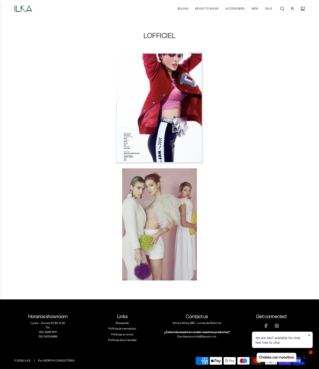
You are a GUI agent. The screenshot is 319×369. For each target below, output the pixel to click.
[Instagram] (277, 326)
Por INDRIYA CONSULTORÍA (56, 360)
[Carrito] (303, 9)
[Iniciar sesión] (292, 9)
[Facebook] (266, 326)
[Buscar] (282, 9)
